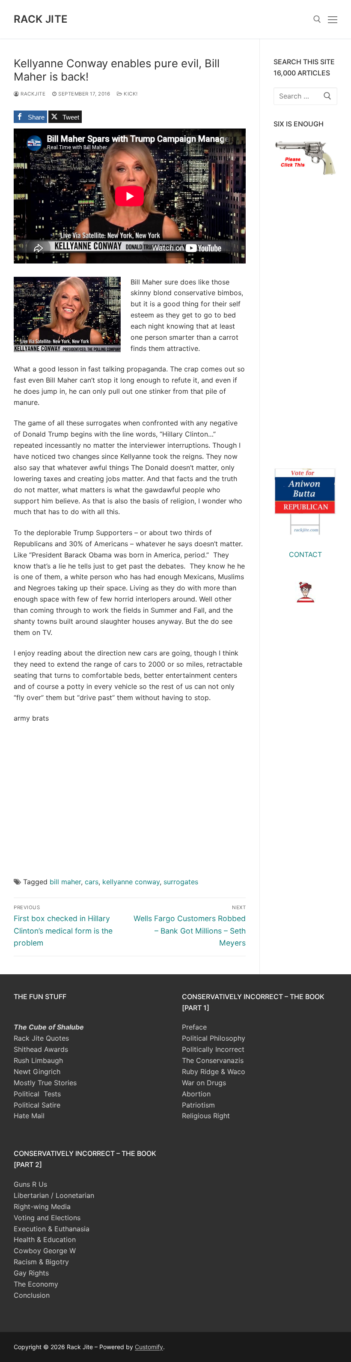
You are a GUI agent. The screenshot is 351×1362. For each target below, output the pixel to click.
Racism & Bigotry (41, 1261)
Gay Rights (31, 1273)
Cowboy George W (45, 1250)
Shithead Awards (41, 1049)
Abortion (196, 1094)
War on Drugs (204, 1082)
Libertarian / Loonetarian (54, 1195)
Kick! (130, 94)
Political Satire (37, 1105)
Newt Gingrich (37, 1071)
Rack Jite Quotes (41, 1038)
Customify (149, 1346)
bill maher (65, 881)
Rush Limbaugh (38, 1060)
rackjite (32, 94)
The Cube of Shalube (49, 1027)
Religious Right (206, 1115)
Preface (194, 1027)
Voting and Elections (47, 1217)
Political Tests (37, 1094)
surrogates (181, 881)
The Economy (36, 1284)
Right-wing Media (42, 1206)
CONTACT (305, 554)
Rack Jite (41, 19)
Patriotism (198, 1105)
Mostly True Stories (45, 1082)
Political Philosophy (213, 1038)
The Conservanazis (213, 1060)
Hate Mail (29, 1115)
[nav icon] (332, 19)
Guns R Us (30, 1184)
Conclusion (32, 1295)
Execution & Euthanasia (51, 1228)
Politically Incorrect (213, 1049)
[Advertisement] (130, 794)
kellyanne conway (131, 881)
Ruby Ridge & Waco (213, 1071)
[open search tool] (317, 19)
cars (91, 881)
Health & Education (45, 1239)
